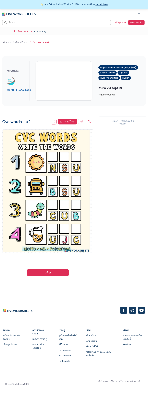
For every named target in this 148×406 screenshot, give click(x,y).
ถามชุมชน (91, 341)
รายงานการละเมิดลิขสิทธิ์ (132, 337)
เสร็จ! (48, 272)
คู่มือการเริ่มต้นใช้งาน (68, 337)
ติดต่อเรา (127, 344)
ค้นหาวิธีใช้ (92, 346)
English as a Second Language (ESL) (118, 67)
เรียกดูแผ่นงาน (10, 344)
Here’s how (102, 4)
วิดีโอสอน (64, 344)
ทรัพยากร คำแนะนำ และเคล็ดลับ (98, 353)
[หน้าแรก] (19, 13)
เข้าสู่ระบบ (120, 22)
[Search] (5, 22)
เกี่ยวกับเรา (91, 335)
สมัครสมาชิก (136, 22)
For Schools (64, 360)
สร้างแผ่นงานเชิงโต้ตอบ (11, 337)
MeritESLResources (19, 89)
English (125, 77)
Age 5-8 (123, 72)
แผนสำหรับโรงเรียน (38, 346)
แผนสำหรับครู (39, 338)
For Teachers (65, 349)
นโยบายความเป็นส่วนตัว (130, 381)
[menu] (144, 14)
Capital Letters (107, 72)
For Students (65, 355)
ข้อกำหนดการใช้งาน (107, 381)
